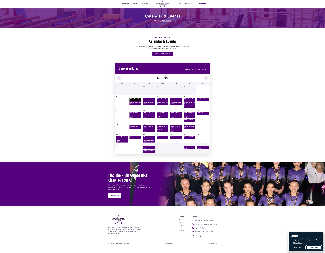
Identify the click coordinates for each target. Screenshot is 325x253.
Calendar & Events (165, 20)
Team (135, 4)
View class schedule (162, 54)
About (178, 4)
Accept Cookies (314, 247)
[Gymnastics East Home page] (162, 3)
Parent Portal (202, 4)
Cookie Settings (212, 243)
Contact (188, 4)
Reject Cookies (298, 247)
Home (155, 20)
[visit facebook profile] (197, 235)
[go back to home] (118, 220)
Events (145, 4)
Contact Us (115, 195)
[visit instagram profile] (200, 235)
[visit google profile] (194, 235)
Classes (125, 4)
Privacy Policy (168, 243)
